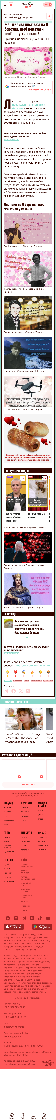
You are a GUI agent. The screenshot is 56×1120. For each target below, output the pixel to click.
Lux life (8, 860)
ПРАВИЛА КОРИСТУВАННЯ (27, 866)
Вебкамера (8, 873)
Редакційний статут (26, 884)
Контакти (25, 902)
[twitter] (21, 691)
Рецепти (7, 837)
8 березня (17, 681)
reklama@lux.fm (12, 1036)
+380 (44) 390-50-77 (15, 1017)
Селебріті (7, 812)
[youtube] (48, 918)
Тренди (41, 819)
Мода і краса (42, 804)
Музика (7, 824)
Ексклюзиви (9, 820)
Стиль (40, 815)
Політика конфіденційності (28, 878)
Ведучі (6, 865)
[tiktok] (40, 918)
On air (42, 832)
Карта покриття (10, 877)
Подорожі (25, 850)
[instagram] (16, 918)
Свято (26, 681)
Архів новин (25, 906)
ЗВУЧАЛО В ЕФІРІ (44, 846)
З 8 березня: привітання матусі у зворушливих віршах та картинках (26, 649)
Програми (8, 869)
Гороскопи (25, 816)
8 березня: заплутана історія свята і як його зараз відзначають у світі (25, 135)
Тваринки (25, 812)
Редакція (24, 910)
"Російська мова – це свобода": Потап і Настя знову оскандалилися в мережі (32, 625)
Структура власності (25, 872)
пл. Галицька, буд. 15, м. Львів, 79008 (24, 1045)
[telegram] (6, 691)
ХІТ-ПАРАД (42, 850)
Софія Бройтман (10, 18)
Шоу (5, 816)
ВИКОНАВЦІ (42, 841)
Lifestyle (8, 681)
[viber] (28, 691)
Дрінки (6, 841)
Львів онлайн (9, 881)
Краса (40, 811)
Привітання (36, 681)
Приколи (24, 808)
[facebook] (13, 691)
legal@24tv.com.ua (14, 1026)
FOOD (7, 832)
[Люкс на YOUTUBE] (11, 4)
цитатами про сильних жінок (32, 665)
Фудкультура (9, 852)
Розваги (26, 803)
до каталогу (28, 784)
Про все (24, 837)
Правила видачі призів (27, 897)
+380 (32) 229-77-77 (14, 1007)
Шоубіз (8, 803)
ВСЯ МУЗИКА (42, 837)
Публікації (48, 681)
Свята (23, 820)
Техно (23, 846)
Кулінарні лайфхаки (7, 847)
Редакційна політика (25, 890)
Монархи (7, 808)
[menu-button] (5, 4)
